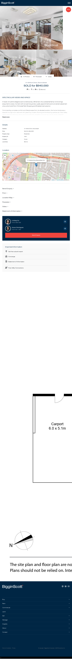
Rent (3, 603)
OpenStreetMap (60, 180)
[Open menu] (69, 3)
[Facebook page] (62, 586)
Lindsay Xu (15, 220)
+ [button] (5, 155)
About (4, 628)
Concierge (11, 256)
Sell (3, 616)
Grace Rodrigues (17, 227)
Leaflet (53, 180)
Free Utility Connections (16, 268)
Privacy (13, 648)
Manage (5, 620)
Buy (3, 599)
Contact (4, 632)
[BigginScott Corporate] (8, 3)
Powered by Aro (61, 648)
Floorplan (38, 76)
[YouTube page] (68, 586)
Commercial (6, 607)
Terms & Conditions (6, 648)
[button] (5, 193)
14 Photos (26, 76)
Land (4, 612)
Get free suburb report (15, 251)
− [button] (5, 158)
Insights (4, 624)
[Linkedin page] (65, 586)
